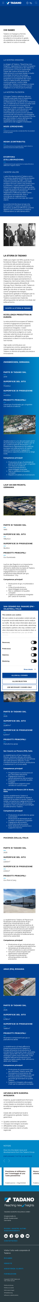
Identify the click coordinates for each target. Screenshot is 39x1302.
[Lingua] (31, 3)
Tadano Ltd (17, 1279)
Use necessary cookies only (19, 687)
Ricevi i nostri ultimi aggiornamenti (15, 1230)
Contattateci (11, 1241)
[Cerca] (36, 3)
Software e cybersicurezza (11, 1295)
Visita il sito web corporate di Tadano (17, 1251)
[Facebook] (11, 1236)
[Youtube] (28, 1236)
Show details (28, 669)
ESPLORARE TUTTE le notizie (18, 1156)
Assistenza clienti (14, 1268)
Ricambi (8, 1258)
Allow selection (19, 681)
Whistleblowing (8, 1292)
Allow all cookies (20, 675)
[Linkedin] (6, 1236)
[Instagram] (17, 1236)
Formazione (10, 1274)
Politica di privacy (8, 1285)
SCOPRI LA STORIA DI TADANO (18, 308)
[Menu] (3, 3)
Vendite (8, 1263)
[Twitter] (22, 1236)
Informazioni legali (9, 1290)
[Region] (27, 3)
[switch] (34, 648)
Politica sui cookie (9, 1287)
